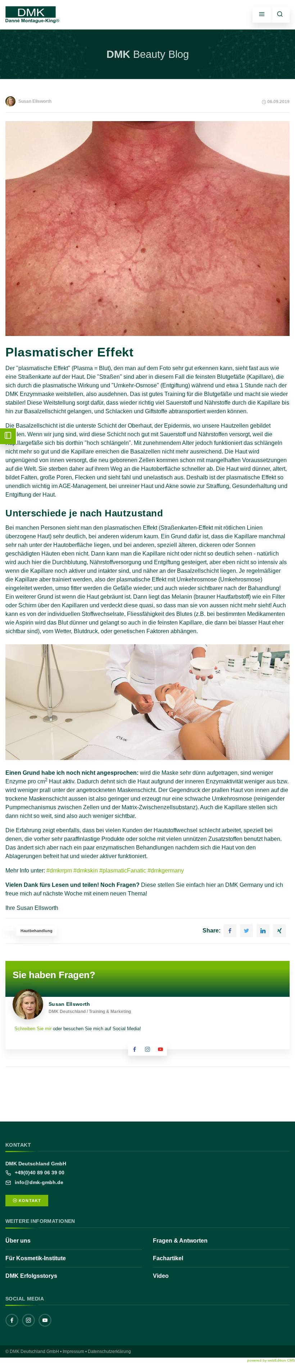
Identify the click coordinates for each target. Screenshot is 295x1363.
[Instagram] (147, 1049)
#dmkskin (85, 870)
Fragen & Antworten (180, 1241)
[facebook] (134, 1049)
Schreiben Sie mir (32, 1028)
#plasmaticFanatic (122, 870)
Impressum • (75, 1351)
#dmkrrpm (59, 870)
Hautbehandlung (37, 931)
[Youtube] (160, 1049)
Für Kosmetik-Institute (35, 1258)
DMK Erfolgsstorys (31, 1276)
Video (161, 1276)
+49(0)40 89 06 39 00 (38, 1172)
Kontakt (29, 1200)
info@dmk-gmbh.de (38, 1182)
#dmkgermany (166, 870)
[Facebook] (11, 1320)
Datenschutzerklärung (109, 1351)
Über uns (18, 1241)
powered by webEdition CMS (271, 1360)
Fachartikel (168, 1258)
